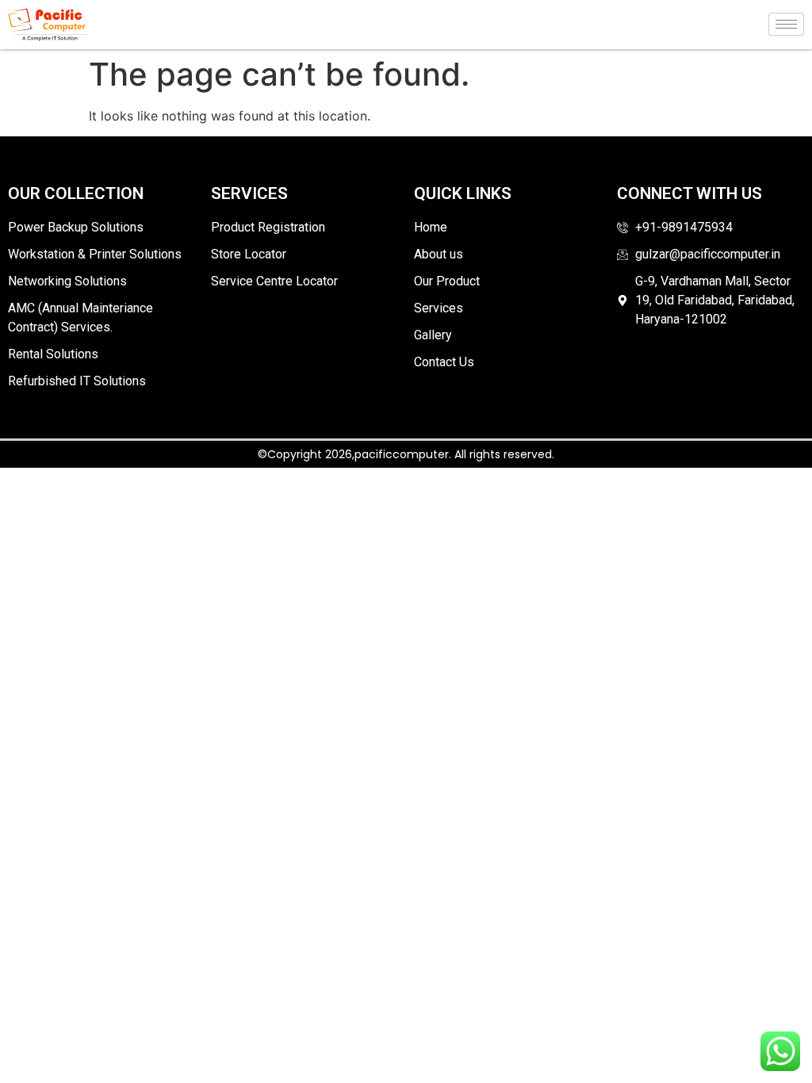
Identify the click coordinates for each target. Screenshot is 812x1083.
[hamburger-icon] (786, 24)
